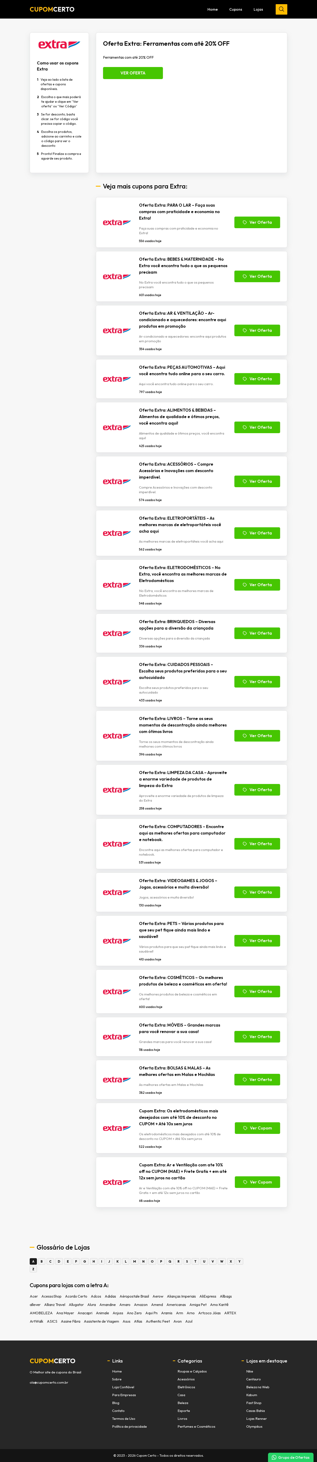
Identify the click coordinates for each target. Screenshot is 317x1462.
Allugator (76, 1304)
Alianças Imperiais (181, 1296)
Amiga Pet (198, 1304)
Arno (191, 1313)
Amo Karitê (219, 1304)
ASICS (52, 1321)
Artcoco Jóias (209, 1313)
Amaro (124, 1304)
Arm (179, 1313)
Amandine (107, 1304)
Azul (188, 1321)
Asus (126, 1321)
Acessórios (186, 1379)
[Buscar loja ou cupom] (281, 9)
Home (212, 9)
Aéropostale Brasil (134, 1296)
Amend (157, 1304)
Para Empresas (124, 1395)
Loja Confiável (123, 1387)
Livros (182, 1418)
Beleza (183, 1403)
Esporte (184, 1410)
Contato (118, 1410)
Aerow (157, 1296)
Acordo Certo (76, 1296)
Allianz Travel (54, 1304)
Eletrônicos (186, 1387)
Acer (34, 1296)
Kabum (251, 1395)
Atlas (138, 1321)
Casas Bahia (255, 1410)
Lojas (258, 9)
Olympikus (254, 1426)
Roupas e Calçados (192, 1371)
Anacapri (85, 1313)
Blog (115, 1403)
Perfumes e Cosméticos (196, 1426)
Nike (249, 1371)
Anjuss (118, 1313)
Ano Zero (134, 1313)
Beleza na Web (257, 1387)
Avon (177, 1321)
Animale (102, 1313)
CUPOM (52, 9)
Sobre (117, 1379)
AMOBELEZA (41, 1313)
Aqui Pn (151, 1313)
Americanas (176, 1304)
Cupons (235, 9)
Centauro (253, 1379)
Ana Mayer (65, 1313)
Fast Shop (254, 1403)
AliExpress (207, 1296)
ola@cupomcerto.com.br (49, 1382)
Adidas (110, 1296)
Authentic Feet (158, 1321)
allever (35, 1304)
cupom (52, 1361)
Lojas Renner (256, 1418)
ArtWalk (36, 1321)
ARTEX (230, 1313)
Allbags (226, 1296)
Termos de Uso (123, 1418)
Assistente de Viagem (101, 1321)
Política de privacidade (129, 1426)
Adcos (96, 1296)
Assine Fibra (70, 1321)
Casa (181, 1395)
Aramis (166, 1313)
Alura (91, 1304)
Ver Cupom (261, 1128)
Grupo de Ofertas (293, 1457)
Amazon (141, 1304)
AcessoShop (51, 1296)
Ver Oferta (133, 73)
